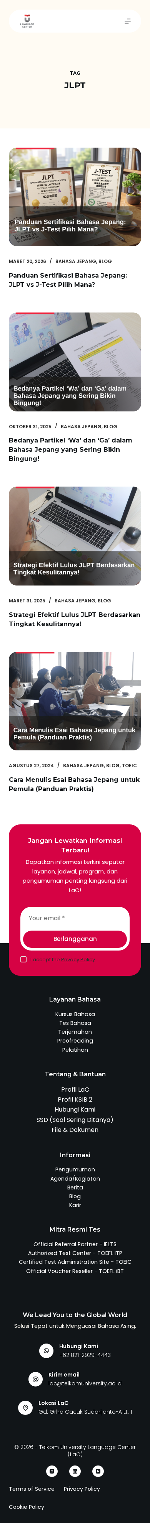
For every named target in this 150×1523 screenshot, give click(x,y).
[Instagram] (52, 1471)
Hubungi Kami (75, 1109)
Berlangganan (75, 939)
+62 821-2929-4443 (85, 1355)
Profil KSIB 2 (75, 1099)
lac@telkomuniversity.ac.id (85, 1383)
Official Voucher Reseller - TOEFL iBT (75, 1271)
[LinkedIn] (75, 1471)
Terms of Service (32, 1489)
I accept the (62, 959)
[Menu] (128, 21)
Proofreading (75, 1040)
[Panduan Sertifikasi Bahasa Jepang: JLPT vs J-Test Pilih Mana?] (75, 197)
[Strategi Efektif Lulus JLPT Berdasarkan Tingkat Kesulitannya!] (75, 536)
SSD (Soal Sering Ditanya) (75, 1119)
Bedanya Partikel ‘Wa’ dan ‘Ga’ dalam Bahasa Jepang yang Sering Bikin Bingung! (70, 449)
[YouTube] (98, 1471)
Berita (75, 1187)
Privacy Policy (78, 959)
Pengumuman (75, 1169)
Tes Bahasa (75, 1023)
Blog (105, 261)
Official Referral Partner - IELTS (75, 1244)
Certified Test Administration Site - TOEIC (75, 1262)
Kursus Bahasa (75, 1014)
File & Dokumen (75, 1129)
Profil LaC (75, 1089)
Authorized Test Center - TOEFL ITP (75, 1253)
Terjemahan (75, 1032)
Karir (75, 1205)
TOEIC (129, 765)
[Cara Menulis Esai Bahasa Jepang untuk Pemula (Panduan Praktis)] (75, 701)
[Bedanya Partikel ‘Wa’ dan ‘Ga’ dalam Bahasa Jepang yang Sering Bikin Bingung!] (75, 361)
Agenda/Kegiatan (75, 1179)
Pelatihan (75, 1050)
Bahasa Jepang (75, 261)
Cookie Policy (26, 1507)
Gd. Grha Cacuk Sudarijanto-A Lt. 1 (85, 1412)
